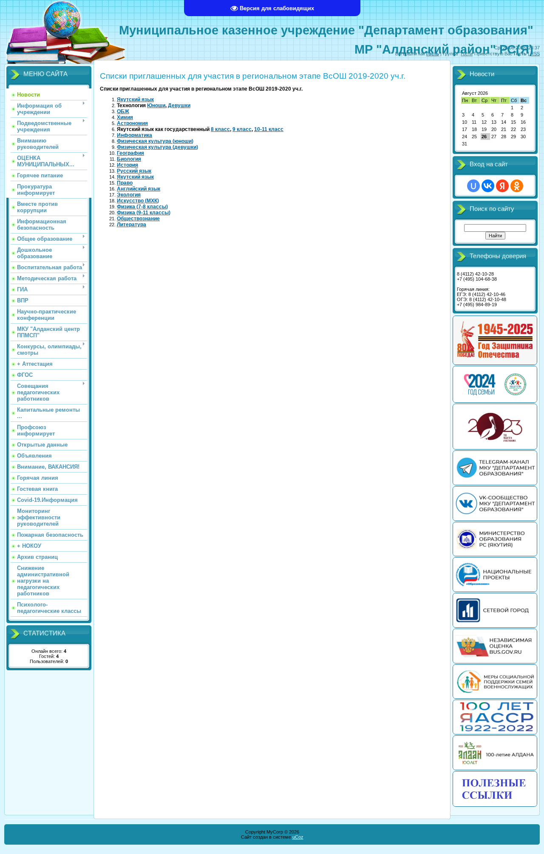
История (127, 165)
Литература (131, 225)
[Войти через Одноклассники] (516, 185)
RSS (535, 53)
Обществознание (138, 219)
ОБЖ (123, 111)
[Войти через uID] (473, 185)
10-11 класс (268, 129)
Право (125, 183)
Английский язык (138, 189)
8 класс (220, 129)
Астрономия (132, 123)
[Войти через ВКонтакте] (488, 185)
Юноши (156, 105)
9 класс (242, 129)
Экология (129, 195)
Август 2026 (475, 93)
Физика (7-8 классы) (142, 207)
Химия (125, 117)
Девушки (179, 105)
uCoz (297, 837)
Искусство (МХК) (138, 201)
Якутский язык (135, 99)
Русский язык (134, 171)
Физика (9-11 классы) (143, 213)
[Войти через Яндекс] (502, 185)
